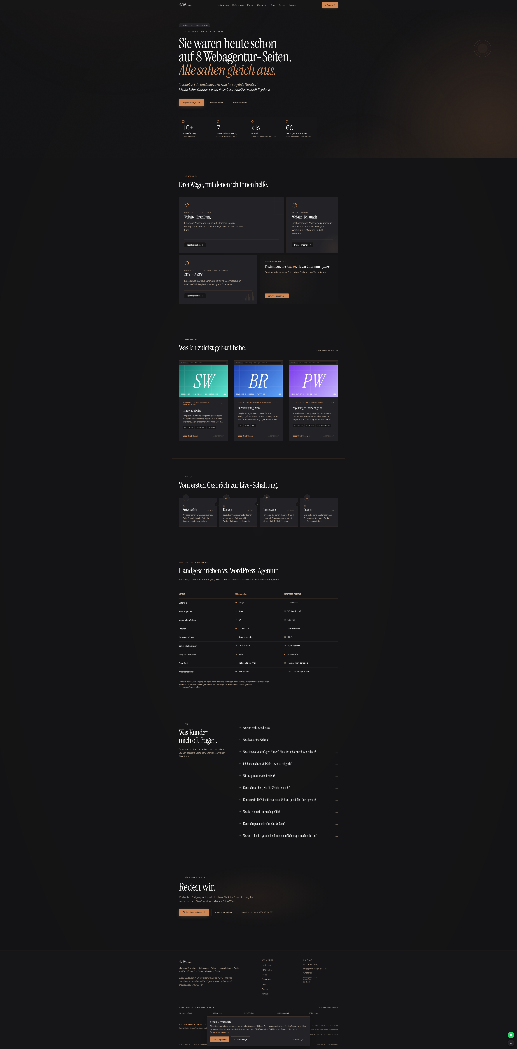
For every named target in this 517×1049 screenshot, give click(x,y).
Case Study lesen (190, 436)
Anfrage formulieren (223, 912)
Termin (282, 5)
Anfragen (329, 5)
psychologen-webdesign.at (307, 408)
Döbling (249, 1013)
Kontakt (292, 5)
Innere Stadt (185, 1013)
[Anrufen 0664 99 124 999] (511, 1043)
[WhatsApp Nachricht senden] (511, 1035)
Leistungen (223, 5)
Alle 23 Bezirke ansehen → (328, 1007)
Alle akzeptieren (219, 1039)
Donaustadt (282, 1013)
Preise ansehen (216, 102)
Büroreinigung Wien (249, 408)
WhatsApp (307, 972)
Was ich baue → (240, 102)
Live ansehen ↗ (218, 436)
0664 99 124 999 (310, 964)
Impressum (321, 1045)
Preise (250, 5)
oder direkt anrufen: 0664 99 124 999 (257, 912)
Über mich (262, 5)
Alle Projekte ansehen (325, 350)
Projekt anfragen (190, 102)
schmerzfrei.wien (192, 410)
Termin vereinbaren (194, 912)
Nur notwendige (240, 1039)
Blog (273, 5)
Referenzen (238, 5)
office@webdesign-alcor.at (314, 968)
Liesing (313, 1013)
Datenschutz (333, 1045)
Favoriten (216, 1013)
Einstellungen (298, 1039)
